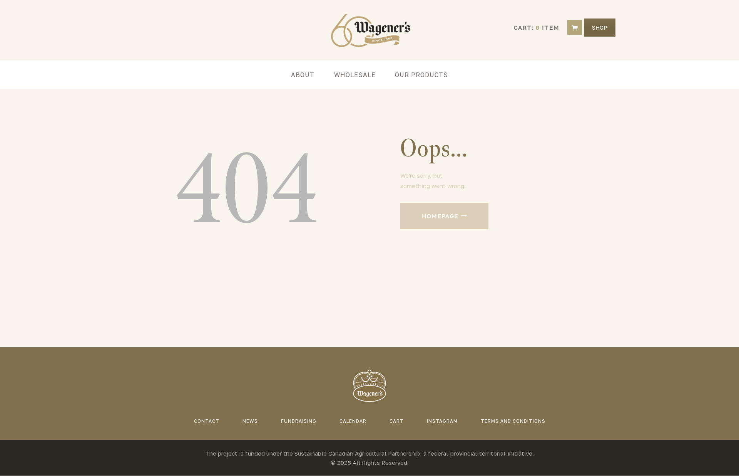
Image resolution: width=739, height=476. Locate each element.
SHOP (599, 27)
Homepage (440, 215)
